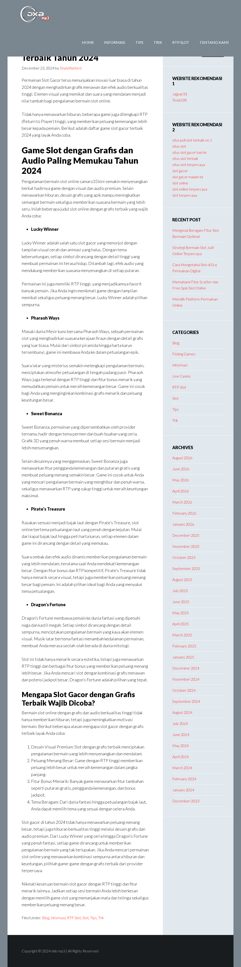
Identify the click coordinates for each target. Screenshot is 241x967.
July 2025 (180, 590)
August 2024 (182, 712)
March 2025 (182, 635)
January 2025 (183, 657)
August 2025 (182, 579)
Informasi (58, 917)
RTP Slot (74, 917)
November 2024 (185, 679)
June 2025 (180, 601)
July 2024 (180, 723)
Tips (93, 917)
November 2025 (185, 546)
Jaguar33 (179, 94)
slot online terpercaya (189, 189)
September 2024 (186, 701)
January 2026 (183, 524)
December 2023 (185, 801)
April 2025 (180, 624)
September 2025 (186, 568)
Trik (101, 917)
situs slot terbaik (185, 158)
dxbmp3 (45, 14)
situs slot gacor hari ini (189, 152)
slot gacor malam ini (187, 177)
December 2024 (185, 668)
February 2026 (184, 513)
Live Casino (181, 376)
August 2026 (182, 457)
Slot (85, 917)
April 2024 (180, 756)
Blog (45, 917)
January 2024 (183, 790)
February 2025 (184, 646)
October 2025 (184, 557)
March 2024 (182, 767)
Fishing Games (183, 354)
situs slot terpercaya (188, 164)
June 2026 (180, 469)
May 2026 (180, 480)
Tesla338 (179, 100)
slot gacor (180, 170)
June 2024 (180, 734)
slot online (180, 183)
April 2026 (180, 491)
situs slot (179, 146)
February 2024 (184, 778)
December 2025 (185, 535)
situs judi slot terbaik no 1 (192, 140)
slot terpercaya (184, 195)
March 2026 (182, 502)
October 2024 (184, 690)
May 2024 (180, 745)
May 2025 (180, 612)
